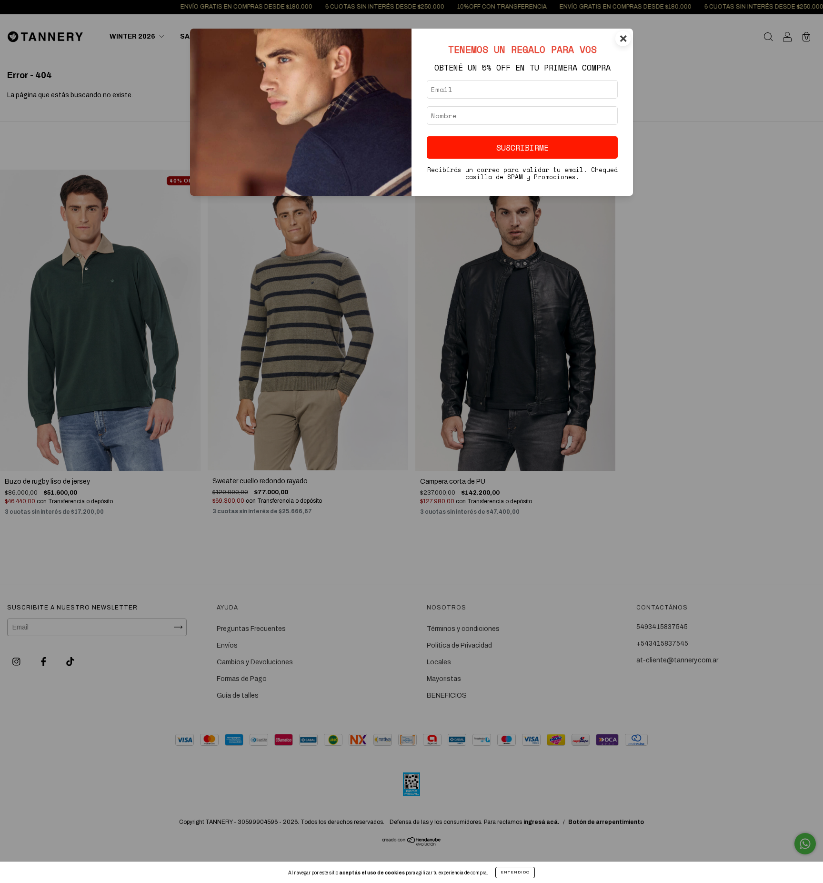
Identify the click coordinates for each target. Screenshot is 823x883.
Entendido (515, 872)
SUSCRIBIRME (522, 147)
